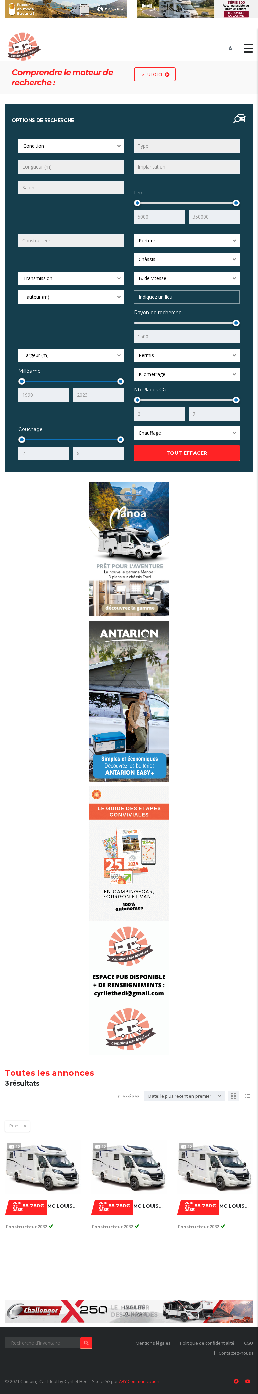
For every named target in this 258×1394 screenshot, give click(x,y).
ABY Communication (139, 1381)
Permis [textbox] (146, 355)
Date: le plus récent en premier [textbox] (179, 1096)
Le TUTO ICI (151, 74)
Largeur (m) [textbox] (36, 355)
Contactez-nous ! (236, 1353)
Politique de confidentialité (207, 1343)
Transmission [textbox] (37, 278)
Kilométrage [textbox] (152, 374)
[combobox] (71, 146)
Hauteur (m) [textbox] (36, 297)
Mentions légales (153, 1343)
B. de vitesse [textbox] (152, 278)
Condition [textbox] (33, 146)
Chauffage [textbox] (150, 433)
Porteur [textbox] (147, 240)
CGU (248, 1343)
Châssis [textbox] (147, 259)
